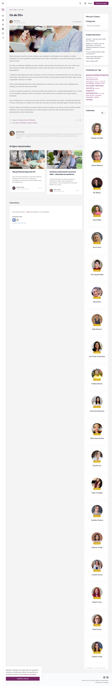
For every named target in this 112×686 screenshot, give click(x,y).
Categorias (90, 21)
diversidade (22, 122)
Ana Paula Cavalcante (97, 356)
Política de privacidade (29, 674)
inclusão (34, 122)
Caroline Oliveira (97, 520)
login (28, 212)
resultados (98, 95)
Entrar (90, 3)
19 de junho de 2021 (19, 22)
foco (103, 83)
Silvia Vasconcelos (97, 438)
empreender (103, 81)
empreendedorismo (92, 79)
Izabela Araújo (97, 657)
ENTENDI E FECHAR (22, 678)
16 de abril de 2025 (59, 191)
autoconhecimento (97, 75)
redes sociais (90, 95)
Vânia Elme (97, 302)
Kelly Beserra (97, 329)
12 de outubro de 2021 (22, 189)
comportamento (89, 77)
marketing (90, 88)
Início (10, 9)
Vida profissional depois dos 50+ (24, 172)
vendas (89, 99)
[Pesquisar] (80, 3)
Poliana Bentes (96, 384)
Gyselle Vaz (97, 465)
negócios (90, 90)
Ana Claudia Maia (97, 274)
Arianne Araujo (97, 547)
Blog (15, 9)
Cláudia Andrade (97, 138)
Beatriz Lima (97, 602)
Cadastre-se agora (101, 3)
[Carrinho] (85, 3)
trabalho (96, 97)
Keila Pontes (57, 189)
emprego (29, 122)
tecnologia (89, 97)
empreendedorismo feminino (92, 81)
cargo (16, 122)
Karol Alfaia (97, 220)
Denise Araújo (20, 187)
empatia (96, 77)
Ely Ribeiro (97, 193)
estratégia (90, 83)
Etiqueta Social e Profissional (27, 120)
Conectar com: (17, 216)
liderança (99, 85)
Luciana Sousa (97, 575)
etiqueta (97, 83)
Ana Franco (17, 21)
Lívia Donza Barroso (97, 411)
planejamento (92, 93)
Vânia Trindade (97, 493)
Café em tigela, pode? (92, 61)
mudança (97, 88)
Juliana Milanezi (97, 165)
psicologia (101, 93)
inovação (90, 85)
